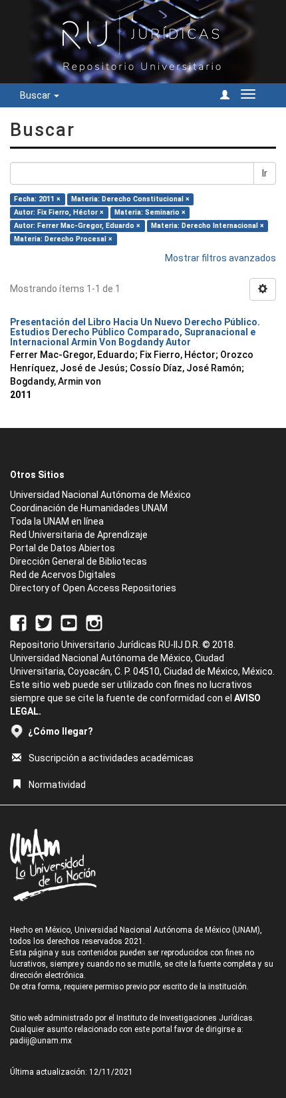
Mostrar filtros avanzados (220, 258)
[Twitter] (43, 622)
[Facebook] (18, 622)
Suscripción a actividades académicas (111, 758)
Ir (264, 173)
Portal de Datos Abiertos (62, 548)
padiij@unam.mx (41, 1040)
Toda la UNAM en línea (57, 521)
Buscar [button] (36, 95)
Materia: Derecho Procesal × (63, 239)
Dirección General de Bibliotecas (78, 561)
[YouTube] (69, 622)
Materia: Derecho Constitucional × (130, 199)
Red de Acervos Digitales (63, 574)
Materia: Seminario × (150, 212)
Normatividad (57, 784)
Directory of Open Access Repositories (93, 588)
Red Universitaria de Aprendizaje (79, 534)
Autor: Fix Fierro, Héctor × (59, 212)
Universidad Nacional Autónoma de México (100, 494)
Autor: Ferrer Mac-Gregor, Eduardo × (77, 225)
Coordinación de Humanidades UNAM (89, 508)
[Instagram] (94, 622)
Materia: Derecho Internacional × (207, 225)
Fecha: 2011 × (37, 199)
